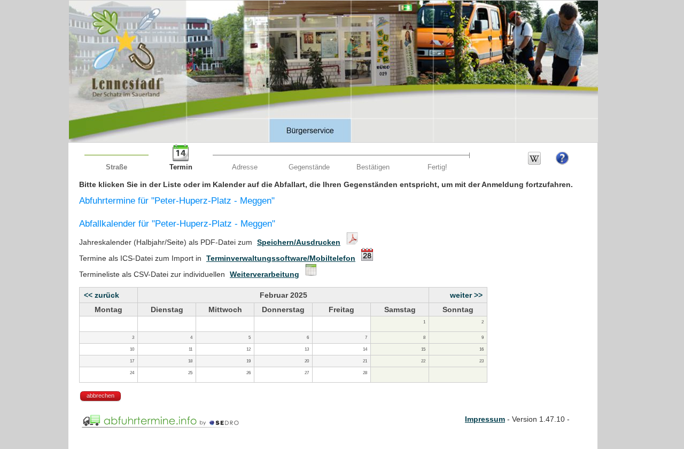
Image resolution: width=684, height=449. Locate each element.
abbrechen (100, 395)
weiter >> (466, 295)
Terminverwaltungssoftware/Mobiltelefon (280, 258)
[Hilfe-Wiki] (534, 162)
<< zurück (101, 295)
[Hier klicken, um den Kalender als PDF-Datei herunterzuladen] (350, 242)
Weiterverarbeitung (264, 274)
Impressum (485, 419)
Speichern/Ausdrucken (298, 242)
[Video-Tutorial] (562, 162)
